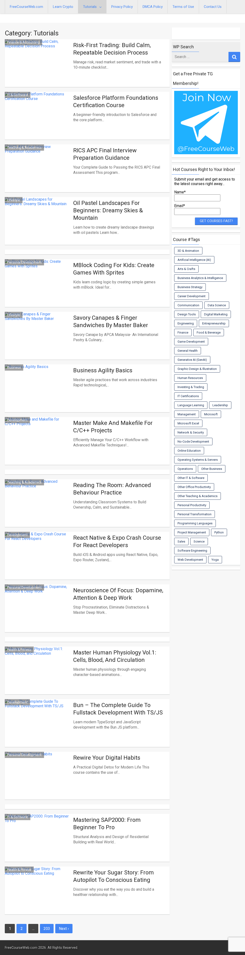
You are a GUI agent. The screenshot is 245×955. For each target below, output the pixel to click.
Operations (185, 469)
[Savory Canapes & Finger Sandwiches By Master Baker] (38, 339)
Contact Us (213, 7)
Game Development (191, 341)
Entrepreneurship (214, 323)
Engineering (186, 323)
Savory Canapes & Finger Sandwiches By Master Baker (110, 321)
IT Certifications (188, 396)
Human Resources (190, 378)
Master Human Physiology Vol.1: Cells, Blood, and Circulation (114, 656)
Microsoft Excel (188, 423)
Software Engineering (192, 550)
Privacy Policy (122, 7)
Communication (188, 305)
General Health (188, 350)
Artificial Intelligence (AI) (194, 260)
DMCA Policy (153, 7)
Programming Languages (195, 523)
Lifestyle (13, 200)
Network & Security (191, 432)
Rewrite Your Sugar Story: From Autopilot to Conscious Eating (113, 876)
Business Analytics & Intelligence (200, 278)
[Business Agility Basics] (38, 391)
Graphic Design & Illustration (197, 369)
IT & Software (17, 95)
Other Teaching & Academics (197, 496)
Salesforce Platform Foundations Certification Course (115, 101)
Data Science (217, 305)
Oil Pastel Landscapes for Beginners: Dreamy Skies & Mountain (108, 210)
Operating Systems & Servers (198, 459)
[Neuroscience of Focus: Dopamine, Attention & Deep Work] (38, 611)
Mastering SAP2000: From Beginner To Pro (107, 824)
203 (47, 928)
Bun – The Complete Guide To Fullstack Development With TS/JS (118, 709)
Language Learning (191, 405)
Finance (183, 332)
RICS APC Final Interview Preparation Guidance (105, 154)
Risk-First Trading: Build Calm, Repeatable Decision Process (112, 49)
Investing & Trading (191, 387)
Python (219, 532)
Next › (64, 928)
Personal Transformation (195, 514)
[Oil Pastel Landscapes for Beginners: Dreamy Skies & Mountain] (38, 224)
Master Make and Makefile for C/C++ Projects (113, 427)
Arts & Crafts (186, 269)
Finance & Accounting (23, 42)
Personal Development (24, 262)
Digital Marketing (216, 314)
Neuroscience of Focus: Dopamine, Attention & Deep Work (118, 594)
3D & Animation (188, 250)
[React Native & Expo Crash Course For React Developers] (38, 559)
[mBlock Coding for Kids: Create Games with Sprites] (38, 286)
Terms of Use (183, 7)
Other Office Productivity (194, 487)
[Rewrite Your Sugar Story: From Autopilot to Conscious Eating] (38, 894)
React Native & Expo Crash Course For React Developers (117, 541)
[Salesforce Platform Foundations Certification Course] (38, 119)
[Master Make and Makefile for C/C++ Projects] (38, 444)
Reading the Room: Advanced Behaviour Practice (112, 489)
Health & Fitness (19, 650)
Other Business (211, 469)
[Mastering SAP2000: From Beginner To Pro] (38, 841)
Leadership (220, 405)
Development (17, 420)
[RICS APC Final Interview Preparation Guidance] (38, 171)
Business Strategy (190, 287)
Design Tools (187, 314)
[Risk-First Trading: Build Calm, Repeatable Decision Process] (38, 66)
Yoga (215, 559)
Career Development (192, 296)
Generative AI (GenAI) (192, 360)
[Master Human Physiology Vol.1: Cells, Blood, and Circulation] (38, 674)
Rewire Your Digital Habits (106, 757)
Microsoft (211, 414)
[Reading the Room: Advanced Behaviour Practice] (38, 506)
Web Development (190, 559)
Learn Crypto (63, 7)
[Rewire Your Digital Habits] (38, 779)
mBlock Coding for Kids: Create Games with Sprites (113, 269)
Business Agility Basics (102, 370)
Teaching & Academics (24, 147)
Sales (181, 541)
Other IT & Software (191, 478)
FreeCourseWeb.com (26, 7)
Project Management (192, 532)
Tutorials (90, 7)
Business (14, 367)
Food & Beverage (209, 332)
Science (199, 541)
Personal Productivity (192, 505)
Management (187, 414)
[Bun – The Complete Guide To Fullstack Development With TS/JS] (38, 726)
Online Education (189, 450)
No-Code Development (193, 441)
